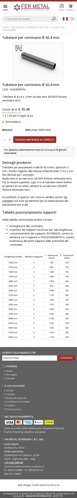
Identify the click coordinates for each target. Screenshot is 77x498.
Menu (5, 10)
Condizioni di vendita (18, 401)
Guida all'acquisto (16, 397)
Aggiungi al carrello (34, 139)
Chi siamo (11, 374)
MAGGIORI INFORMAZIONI (39, 496)
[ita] (65, 19)
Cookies (10, 405)
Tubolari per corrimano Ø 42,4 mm (29, 27)
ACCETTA (57, 496)
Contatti (10, 378)
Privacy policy (13, 409)
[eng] (72, 19)
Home (5, 27)
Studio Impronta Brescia (45, 485)
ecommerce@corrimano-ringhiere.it (24, 466)
